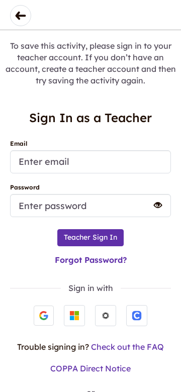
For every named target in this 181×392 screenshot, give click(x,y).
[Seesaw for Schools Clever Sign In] (136, 315)
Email (18, 143)
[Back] (20, 15)
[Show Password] (153, 205)
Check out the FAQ (127, 347)
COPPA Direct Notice (90, 368)
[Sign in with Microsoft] (74, 315)
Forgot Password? (91, 260)
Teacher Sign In (90, 237)
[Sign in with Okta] (105, 315)
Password (25, 187)
